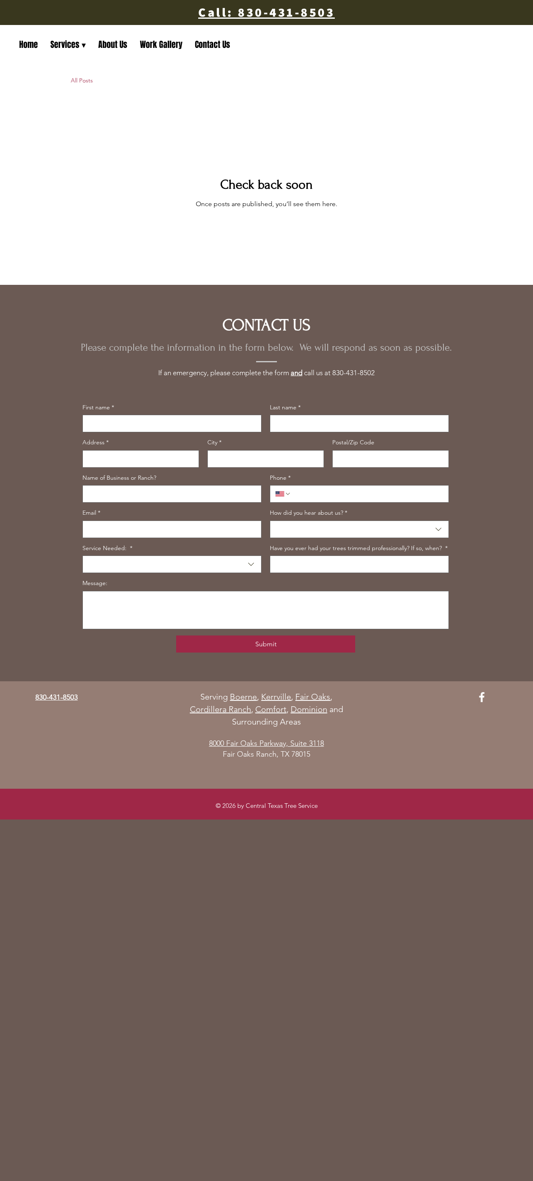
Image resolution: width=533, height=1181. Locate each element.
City (214, 442)
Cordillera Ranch (220, 709)
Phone (280, 477)
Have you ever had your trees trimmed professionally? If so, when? (359, 548)
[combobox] (359, 529)
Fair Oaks (312, 697)
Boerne (243, 697)
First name (98, 407)
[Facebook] (481, 697)
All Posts (82, 80)
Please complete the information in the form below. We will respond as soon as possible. (266, 347)
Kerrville (276, 697)
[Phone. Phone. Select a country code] (283, 494)
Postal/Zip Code (353, 442)
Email (91, 512)
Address (95, 442)
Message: (94, 583)
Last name (285, 407)
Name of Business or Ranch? (119, 477)
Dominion (309, 709)
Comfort (270, 709)
